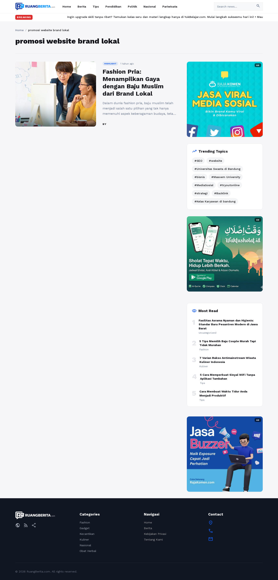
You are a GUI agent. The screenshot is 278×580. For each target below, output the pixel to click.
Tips (96, 6)
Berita (82, 6)
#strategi (201, 193)
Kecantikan (87, 533)
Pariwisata (169, 6)
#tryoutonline (230, 185)
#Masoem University (225, 177)
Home (66, 6)
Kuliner (84, 539)
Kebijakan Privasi (155, 533)
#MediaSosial (203, 185)
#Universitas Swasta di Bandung (217, 168)
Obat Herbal (88, 551)
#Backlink (221, 193)
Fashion (85, 522)
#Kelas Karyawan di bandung (215, 201)
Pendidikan (113, 6)
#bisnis (199, 177)
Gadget (85, 528)
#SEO (198, 160)
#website (215, 160)
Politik (132, 6)
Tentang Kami (153, 539)
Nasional (149, 6)
